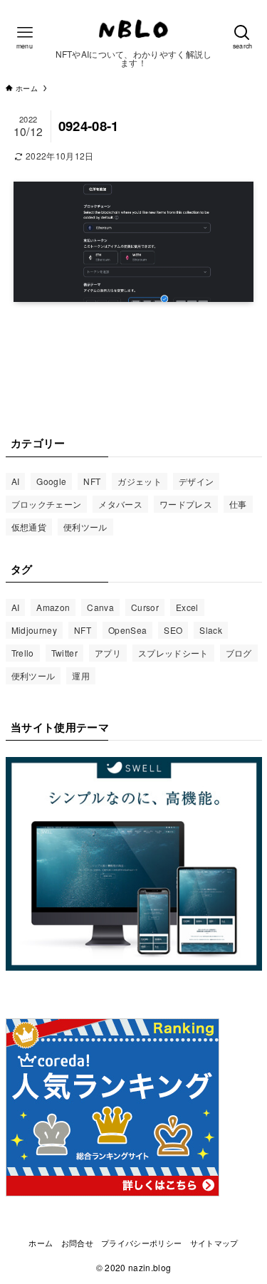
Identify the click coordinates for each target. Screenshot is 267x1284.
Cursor (145, 607)
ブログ (239, 653)
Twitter (64, 653)
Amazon (53, 607)
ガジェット (139, 481)
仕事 (238, 504)
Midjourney (34, 630)
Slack (210, 630)
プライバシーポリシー (141, 1242)
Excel (187, 607)
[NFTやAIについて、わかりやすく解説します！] (134, 28)
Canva (100, 607)
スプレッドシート (173, 653)
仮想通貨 (28, 527)
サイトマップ (214, 1242)
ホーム (40, 1242)
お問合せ (77, 1242)
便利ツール (85, 527)
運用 (81, 675)
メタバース (120, 504)
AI (15, 481)
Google (51, 481)
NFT (91, 481)
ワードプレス (185, 504)
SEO (173, 630)
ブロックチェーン (46, 504)
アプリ (108, 653)
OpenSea (127, 630)
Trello (22, 653)
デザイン (196, 481)
